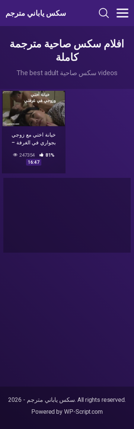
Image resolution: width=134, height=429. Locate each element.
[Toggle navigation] (122, 13)
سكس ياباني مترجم (36, 13)
